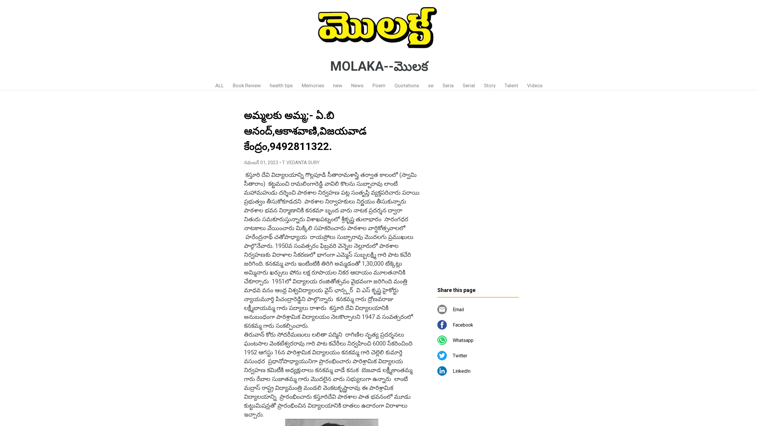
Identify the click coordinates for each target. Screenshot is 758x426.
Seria (448, 85)
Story (490, 85)
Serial (468, 85)
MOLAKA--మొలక (379, 66)
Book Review (247, 85)
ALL (219, 85)
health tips (281, 85)
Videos (535, 85)
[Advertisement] (478, 191)
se (430, 85)
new (337, 85)
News (357, 85)
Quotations (406, 85)
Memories (313, 85)
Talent (511, 85)
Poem (379, 85)
